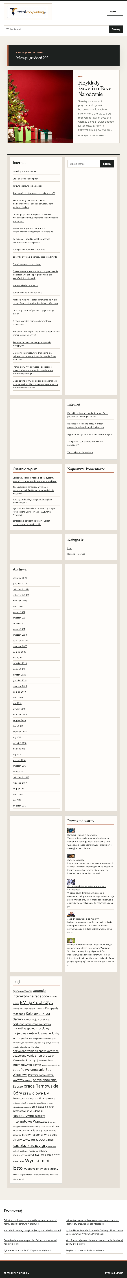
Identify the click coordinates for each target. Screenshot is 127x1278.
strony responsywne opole (39, 1134)
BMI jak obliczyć (36, 1002)
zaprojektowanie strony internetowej (34, 1175)
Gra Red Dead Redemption (25, 178)
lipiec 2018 (18, 726)
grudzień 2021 (19, 617)
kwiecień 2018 (19, 743)
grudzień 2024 (20, 583)
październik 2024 (21, 589)
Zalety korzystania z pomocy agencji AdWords (35, 257)
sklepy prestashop (43, 1127)
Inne (69, 548)
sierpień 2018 (19, 720)
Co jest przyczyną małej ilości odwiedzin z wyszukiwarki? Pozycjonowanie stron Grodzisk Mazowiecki (35, 217)
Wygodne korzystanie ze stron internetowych (89, 434)
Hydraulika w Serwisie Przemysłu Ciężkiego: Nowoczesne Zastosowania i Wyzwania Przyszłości (34, 511)
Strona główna (114, 1273)
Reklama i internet (76, 554)
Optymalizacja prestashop (35, 1043)
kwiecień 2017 (19, 805)
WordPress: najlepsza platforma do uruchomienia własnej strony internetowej (94, 1242)
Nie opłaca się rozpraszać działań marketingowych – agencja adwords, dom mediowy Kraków (33, 203)
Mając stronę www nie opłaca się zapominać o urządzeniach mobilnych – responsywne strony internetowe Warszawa (35, 384)
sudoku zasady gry (30, 1145)
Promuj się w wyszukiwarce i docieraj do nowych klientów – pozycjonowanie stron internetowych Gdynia (33, 370)
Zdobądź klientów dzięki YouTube (29, 249)
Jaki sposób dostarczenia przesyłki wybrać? (34, 193)
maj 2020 (17, 657)
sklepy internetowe (27, 1127)
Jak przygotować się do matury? (83, 919)
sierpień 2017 (19, 788)
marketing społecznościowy (31, 1028)
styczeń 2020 (19, 674)
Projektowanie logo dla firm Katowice (34, 1098)
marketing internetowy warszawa (32, 1024)
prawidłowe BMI (36, 1093)
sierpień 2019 (19, 692)
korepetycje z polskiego (37, 1019)
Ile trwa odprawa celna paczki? (27, 186)
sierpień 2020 (19, 652)
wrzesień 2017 (20, 783)
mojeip (17, 1033)
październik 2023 (21, 595)
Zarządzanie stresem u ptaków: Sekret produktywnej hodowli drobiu (30, 1242)
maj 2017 (17, 800)
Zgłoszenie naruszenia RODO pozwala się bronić (28, 1250)
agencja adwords (22, 990)
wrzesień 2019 (20, 686)
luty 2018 (17, 754)
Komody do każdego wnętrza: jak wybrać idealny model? (32, 1230)
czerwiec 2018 (20, 731)
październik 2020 (21, 640)
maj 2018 (17, 737)
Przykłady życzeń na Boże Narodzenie (94, 88)
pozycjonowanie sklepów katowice (36, 1051)
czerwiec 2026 (20, 578)
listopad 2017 (19, 771)
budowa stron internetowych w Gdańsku (28, 1009)
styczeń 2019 (19, 709)
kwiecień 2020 (20, 663)
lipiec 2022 (18, 606)
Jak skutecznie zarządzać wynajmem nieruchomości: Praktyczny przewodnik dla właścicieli (33, 490)
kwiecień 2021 (19, 623)
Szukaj (116, 29)
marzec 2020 (19, 669)
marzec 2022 (19, 612)
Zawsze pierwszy (75, 860)
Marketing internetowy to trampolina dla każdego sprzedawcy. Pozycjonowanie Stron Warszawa (34, 356)
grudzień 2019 (19, 680)
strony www (21, 1139)
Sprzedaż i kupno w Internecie (27, 292)
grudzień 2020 (20, 635)
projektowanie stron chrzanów (24, 1103)
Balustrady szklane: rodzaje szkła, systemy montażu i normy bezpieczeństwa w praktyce (30, 1222)
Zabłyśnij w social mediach (25, 171)
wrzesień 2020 (20, 646)
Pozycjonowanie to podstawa (27, 264)
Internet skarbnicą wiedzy (25, 285)
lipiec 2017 (18, 794)
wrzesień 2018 (20, 714)
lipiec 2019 (18, 697)
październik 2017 (21, 777)
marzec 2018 (19, 748)
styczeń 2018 (19, 760)
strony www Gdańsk (42, 1139)
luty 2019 (17, 703)
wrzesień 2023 (20, 600)
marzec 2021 (19, 629)
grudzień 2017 (19, 766)
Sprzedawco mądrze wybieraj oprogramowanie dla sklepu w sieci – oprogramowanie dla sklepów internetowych (35, 274)
